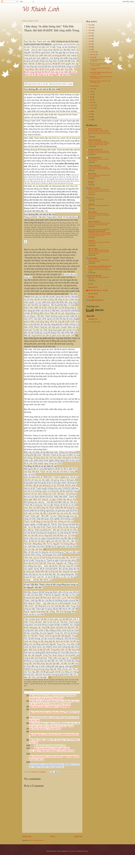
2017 (90, 49)
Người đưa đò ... (93, 287)
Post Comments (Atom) (37, 840)
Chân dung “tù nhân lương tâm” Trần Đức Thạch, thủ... (99, 81)
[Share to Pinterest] (58, 772)
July (91, 91)
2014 (90, 117)
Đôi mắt (90, 284)
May (91, 97)
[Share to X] (54, 772)
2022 (90, 36)
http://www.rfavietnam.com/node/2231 (45, 729)
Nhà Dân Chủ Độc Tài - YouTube (98, 290)
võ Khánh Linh (92, 319)
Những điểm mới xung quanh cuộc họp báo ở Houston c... (100, 77)
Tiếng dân (91, 204)
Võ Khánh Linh (40, 9)
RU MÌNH (90, 183)
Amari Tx (91, 197)
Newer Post (26, 836)
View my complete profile (93, 322)
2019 (90, 44)
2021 (90, 38)
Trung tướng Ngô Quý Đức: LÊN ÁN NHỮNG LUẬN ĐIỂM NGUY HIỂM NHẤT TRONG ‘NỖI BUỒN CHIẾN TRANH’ (99, 143)
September (93, 86)
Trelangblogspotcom (94, 157)
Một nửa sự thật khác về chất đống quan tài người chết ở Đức (99, 175)
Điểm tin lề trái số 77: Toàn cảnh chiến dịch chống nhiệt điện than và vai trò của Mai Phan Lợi (99, 191)
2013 (90, 119)
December (93, 52)
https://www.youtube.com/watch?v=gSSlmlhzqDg (50, 706)
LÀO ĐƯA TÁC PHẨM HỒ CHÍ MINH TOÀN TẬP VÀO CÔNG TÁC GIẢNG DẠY (99, 167)
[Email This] (50, 772)
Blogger (86, 851)
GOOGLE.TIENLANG (94, 140)
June (91, 94)
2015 (90, 114)
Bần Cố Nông (92, 212)
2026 (90, 25)
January (92, 108)
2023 (90, 33)
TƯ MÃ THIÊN (92, 258)
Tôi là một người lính (94, 129)
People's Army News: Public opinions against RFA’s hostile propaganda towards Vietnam (99, 269)
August (92, 88)
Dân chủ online (93, 248)
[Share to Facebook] (56, 772)
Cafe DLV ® (91, 240)
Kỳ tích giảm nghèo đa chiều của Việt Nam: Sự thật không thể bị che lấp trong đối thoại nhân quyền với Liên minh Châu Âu (99, 133)
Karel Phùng (92, 173)
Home (52, 836)
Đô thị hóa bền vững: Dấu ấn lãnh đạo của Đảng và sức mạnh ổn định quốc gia (99, 152)
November (93, 54)
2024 (90, 30)
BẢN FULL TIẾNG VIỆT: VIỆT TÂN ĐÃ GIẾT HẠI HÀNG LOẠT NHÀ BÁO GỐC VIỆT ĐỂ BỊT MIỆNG (98, 252)
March (92, 102)
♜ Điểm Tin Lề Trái (94, 188)
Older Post (78, 836)
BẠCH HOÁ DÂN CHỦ (94, 276)
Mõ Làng (91, 181)
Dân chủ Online (93, 293)
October (92, 57)
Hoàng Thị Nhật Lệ (94, 221)
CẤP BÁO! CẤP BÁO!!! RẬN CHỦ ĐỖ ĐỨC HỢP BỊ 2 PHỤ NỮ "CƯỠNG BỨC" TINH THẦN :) (99, 215)
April (91, 99)
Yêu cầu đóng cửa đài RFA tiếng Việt (99, 266)
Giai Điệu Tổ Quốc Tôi (95, 149)
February (92, 105)
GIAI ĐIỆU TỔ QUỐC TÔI (95, 300)
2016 (90, 111)
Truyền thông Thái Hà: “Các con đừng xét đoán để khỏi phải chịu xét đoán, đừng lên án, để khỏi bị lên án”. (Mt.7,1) (99, 234)
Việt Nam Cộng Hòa (94, 165)
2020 (90, 41)
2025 (90, 27)
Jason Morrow (72, 851)
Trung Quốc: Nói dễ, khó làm (96, 199)
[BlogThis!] (52, 772)
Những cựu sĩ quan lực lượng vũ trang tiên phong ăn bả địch (98, 260)
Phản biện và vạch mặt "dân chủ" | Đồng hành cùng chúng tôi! (99, 230)
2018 (90, 47)
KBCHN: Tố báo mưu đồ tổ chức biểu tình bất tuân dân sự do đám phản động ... (99, 223)
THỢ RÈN (91, 297)
